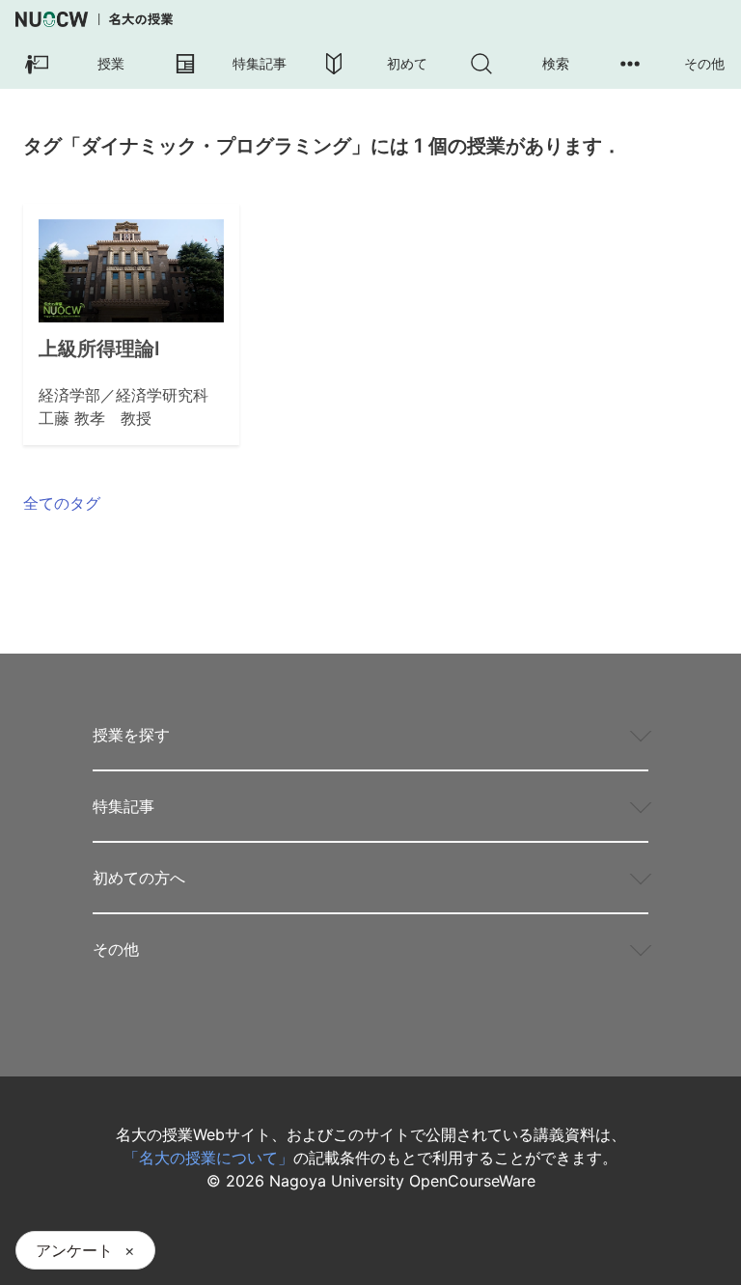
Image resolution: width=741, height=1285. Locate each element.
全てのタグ (61, 503)
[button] (74, 63)
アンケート (74, 1250)
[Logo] (94, 19)
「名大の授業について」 (208, 1157)
